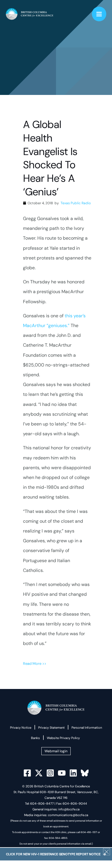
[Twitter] (39, 773)
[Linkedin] (73, 773)
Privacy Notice (20, 728)
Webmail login (56, 751)
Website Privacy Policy (63, 738)
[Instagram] (50, 773)
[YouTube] (62, 773)
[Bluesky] (85, 773)
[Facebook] (27, 773)
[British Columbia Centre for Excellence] (29, 14)
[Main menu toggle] (99, 14)
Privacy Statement (51, 728)
